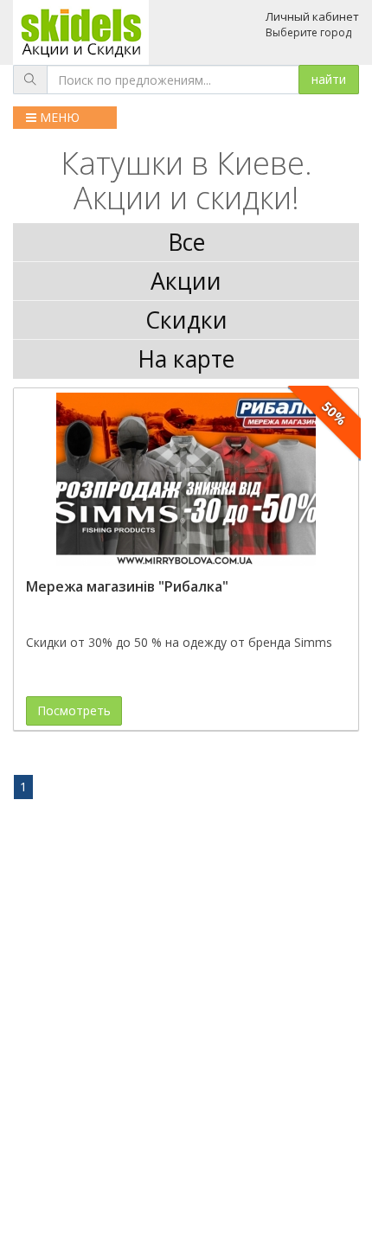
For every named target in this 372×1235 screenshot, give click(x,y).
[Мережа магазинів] (186, 479)
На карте (186, 358)
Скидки (186, 320)
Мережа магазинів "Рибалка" (127, 586)
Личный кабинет (312, 16)
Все (186, 242)
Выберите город (308, 32)
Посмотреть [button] (74, 710)
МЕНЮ (58, 117)
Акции (186, 281)
